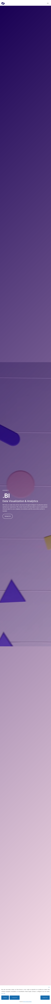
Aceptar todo (45, 997)
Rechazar (5, 997)
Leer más (3, 993)
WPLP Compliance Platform (27, 1001)
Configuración (14, 997)
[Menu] (47, 3)
